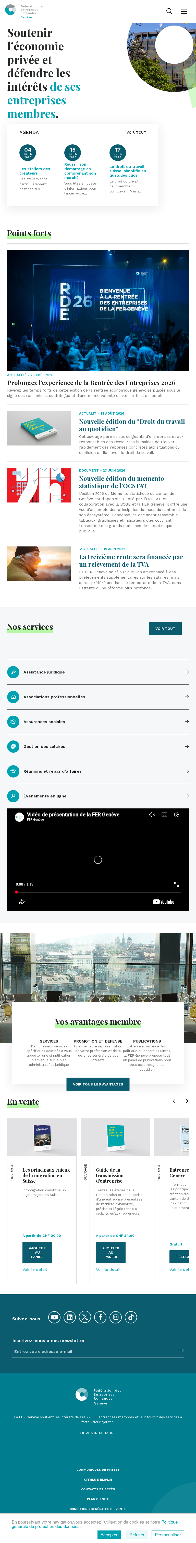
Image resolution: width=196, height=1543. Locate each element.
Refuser (136, 1534)
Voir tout (165, 628)
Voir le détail (34, 1269)
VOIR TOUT (136, 132)
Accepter (109, 1534)
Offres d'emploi (98, 1479)
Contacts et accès (98, 1489)
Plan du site (98, 1499)
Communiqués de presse (98, 1469)
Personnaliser (168, 1534)
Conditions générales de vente (98, 1509)
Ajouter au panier (37, 1252)
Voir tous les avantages (98, 1084)
